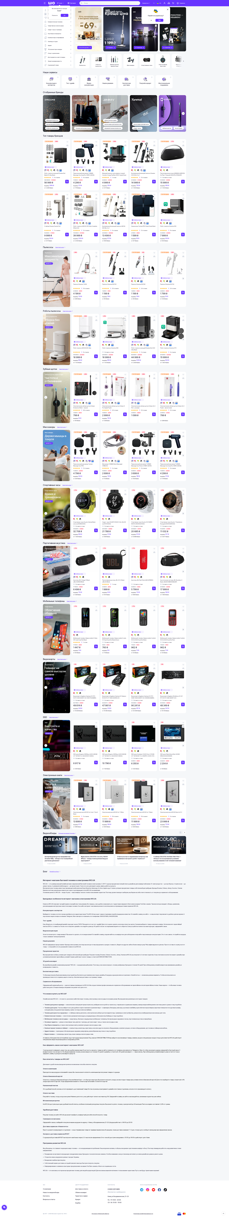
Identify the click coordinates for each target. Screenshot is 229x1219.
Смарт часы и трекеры (55, 29)
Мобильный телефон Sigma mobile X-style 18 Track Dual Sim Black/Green (114, 639)
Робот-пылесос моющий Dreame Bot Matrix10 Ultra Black (54, 174)
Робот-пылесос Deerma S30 (168, 226)
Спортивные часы (51, 485)
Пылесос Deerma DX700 (167, 284)
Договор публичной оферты (100, 1213)
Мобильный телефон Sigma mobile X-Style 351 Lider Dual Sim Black (85, 639)
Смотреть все (59, 247)
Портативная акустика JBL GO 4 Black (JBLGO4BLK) (113, 581)
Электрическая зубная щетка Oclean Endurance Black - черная (84, 407)
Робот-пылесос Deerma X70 (168, 348)
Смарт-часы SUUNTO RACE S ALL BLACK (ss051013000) (114, 523)
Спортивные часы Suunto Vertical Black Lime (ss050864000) (84, 523)
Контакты (46, 1196)
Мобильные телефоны (54, 601)
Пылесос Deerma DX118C (138, 284)
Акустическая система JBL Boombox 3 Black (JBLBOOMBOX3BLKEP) (171, 581)
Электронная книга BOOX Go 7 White (113, 812)
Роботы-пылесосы (52, 128)
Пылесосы (48, 247)
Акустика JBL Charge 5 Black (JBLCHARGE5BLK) (81, 581)
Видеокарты (49, 659)
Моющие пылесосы (52, 120)
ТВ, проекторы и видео (55, 49)
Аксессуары (178, 128)
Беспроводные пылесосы (54, 124)
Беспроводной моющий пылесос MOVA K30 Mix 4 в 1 (113, 227)
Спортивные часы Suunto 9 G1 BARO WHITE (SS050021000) (141, 523)
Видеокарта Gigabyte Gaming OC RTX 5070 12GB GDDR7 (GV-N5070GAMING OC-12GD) (84, 697)
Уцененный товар (53, 65)
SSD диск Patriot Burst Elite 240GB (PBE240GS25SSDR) (170, 755)
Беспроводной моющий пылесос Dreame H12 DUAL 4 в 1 (143, 174)
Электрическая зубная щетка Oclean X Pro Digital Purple (113, 407)
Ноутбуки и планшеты (54, 33)
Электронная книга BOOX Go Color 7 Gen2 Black (85, 813)
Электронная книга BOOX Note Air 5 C (171, 812)
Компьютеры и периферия (56, 37)
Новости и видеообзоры (51, 1192)
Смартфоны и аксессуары (56, 25)
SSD (45, 717)
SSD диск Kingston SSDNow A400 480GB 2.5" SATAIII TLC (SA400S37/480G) (85, 755)
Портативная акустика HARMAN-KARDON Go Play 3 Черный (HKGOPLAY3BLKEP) (172, 174)
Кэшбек (77, 1203)
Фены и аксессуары (110, 120)
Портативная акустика (54, 543)
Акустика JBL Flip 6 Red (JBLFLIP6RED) (142, 580)
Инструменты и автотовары (56, 57)
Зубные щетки (166, 128)
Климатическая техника (55, 22)
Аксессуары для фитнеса (141, 124)
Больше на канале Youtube (67, 833)
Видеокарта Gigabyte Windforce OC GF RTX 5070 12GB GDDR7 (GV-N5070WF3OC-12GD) (171, 697)
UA (160, 3)
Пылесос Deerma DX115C (109, 284)
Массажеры (49, 427)
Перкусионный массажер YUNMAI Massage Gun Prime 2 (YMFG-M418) (141, 465)
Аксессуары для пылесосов (112, 124)
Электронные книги (52, 775)
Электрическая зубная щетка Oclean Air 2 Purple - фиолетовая (172, 407)
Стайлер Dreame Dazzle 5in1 (52, 226)
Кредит (77, 1199)
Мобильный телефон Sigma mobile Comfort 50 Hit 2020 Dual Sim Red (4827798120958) (172, 639)
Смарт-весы (137, 128)
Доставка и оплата (81, 1189)
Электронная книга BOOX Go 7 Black (142, 812)
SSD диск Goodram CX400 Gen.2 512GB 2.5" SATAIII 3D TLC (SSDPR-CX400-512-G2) (143, 755)
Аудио (50, 45)
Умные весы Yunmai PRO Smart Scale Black (143, 226)
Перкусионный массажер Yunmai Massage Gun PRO (82, 465)
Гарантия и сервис (81, 1196)
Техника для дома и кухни (83, 128)
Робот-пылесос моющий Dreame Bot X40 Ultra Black (143, 348)
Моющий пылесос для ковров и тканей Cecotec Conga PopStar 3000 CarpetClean (114, 174)
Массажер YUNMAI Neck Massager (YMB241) (112, 465)
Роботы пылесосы (52, 311)
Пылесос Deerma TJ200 (80, 284)
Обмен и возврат (81, 1192)
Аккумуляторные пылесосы (112, 128)
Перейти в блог (54, 871)
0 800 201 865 (114, 1189)
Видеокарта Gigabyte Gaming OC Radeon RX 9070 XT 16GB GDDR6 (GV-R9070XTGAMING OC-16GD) (114, 697)
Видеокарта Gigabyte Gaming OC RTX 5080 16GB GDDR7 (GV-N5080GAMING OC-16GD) (142, 697)
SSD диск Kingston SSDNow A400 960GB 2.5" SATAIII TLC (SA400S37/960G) (114, 755)
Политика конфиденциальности (143, 1213)
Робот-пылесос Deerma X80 (110, 348)
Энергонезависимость (55, 61)
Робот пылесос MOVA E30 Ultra (82, 348)
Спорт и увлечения (53, 53)
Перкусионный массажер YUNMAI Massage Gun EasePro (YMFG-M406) (83, 174)
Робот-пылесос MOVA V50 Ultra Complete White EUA (85, 227)
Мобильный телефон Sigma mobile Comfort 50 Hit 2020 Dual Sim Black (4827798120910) (143, 639)
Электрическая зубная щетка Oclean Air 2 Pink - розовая (143, 407)
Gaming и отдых (53, 41)
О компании (47, 1189)
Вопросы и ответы (49, 1199)
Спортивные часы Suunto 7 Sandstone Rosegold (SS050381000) (171, 523)
